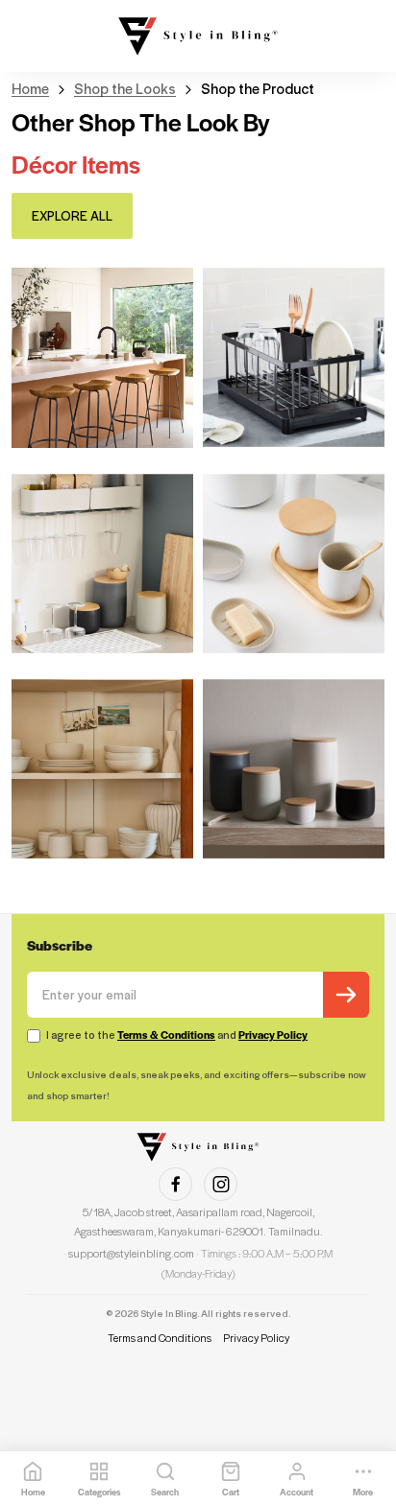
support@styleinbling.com (131, 1253)
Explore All (72, 215)
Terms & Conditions (166, 1035)
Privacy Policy (273, 1035)
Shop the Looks (125, 89)
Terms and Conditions (159, 1337)
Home (30, 89)
